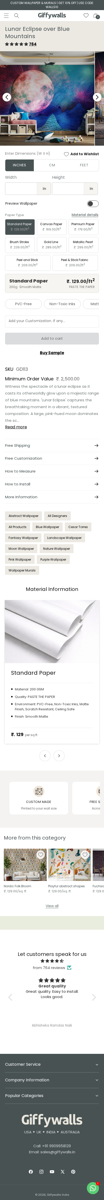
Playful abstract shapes (66, 886)
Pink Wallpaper (20, 559)
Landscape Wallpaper (64, 538)
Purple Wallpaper (53, 559)
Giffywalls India (58, 1195)
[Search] (16, 15)
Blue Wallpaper (47, 527)
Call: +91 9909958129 (52, 1146)
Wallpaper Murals (22, 570)
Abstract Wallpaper (23, 516)
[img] (52, 960)
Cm (52, 165)
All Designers (57, 516)
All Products (18, 527)
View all (52, 905)
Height (58, 177)
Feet (84, 165)
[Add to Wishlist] (41, 855)
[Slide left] (44, 755)
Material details (85, 215)
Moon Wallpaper (21, 548)
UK (39, 1132)
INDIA (51, 1132)
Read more (16, 427)
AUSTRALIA (70, 1132)
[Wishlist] (86, 15)
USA (28, 1132)
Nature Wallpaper (56, 548)
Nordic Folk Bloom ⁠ (18, 886)
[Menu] (6, 15)
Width (11, 177)
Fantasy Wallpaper (23, 538)
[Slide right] (59, 755)
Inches (19, 165)
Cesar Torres (78, 527)
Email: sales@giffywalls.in (52, 1152)
